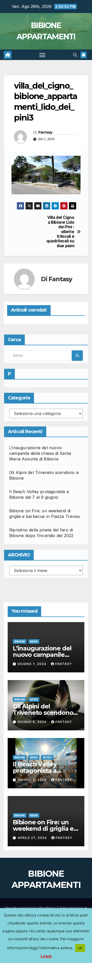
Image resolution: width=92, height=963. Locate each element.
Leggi (46, 956)
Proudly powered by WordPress (31, 908)
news (34, 641)
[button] (75, 54)
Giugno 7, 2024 (32, 664)
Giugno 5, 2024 (33, 780)
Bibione (19, 641)
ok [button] (80, 948)
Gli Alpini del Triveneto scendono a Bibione (45, 713)
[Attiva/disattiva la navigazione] (42, 54)
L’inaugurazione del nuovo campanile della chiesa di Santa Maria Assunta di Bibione (40, 453)
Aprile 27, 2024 (33, 838)
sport (47, 757)
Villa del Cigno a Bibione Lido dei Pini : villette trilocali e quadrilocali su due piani (60, 231)
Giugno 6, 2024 (33, 722)
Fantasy (45, 132)
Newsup (76, 908)
